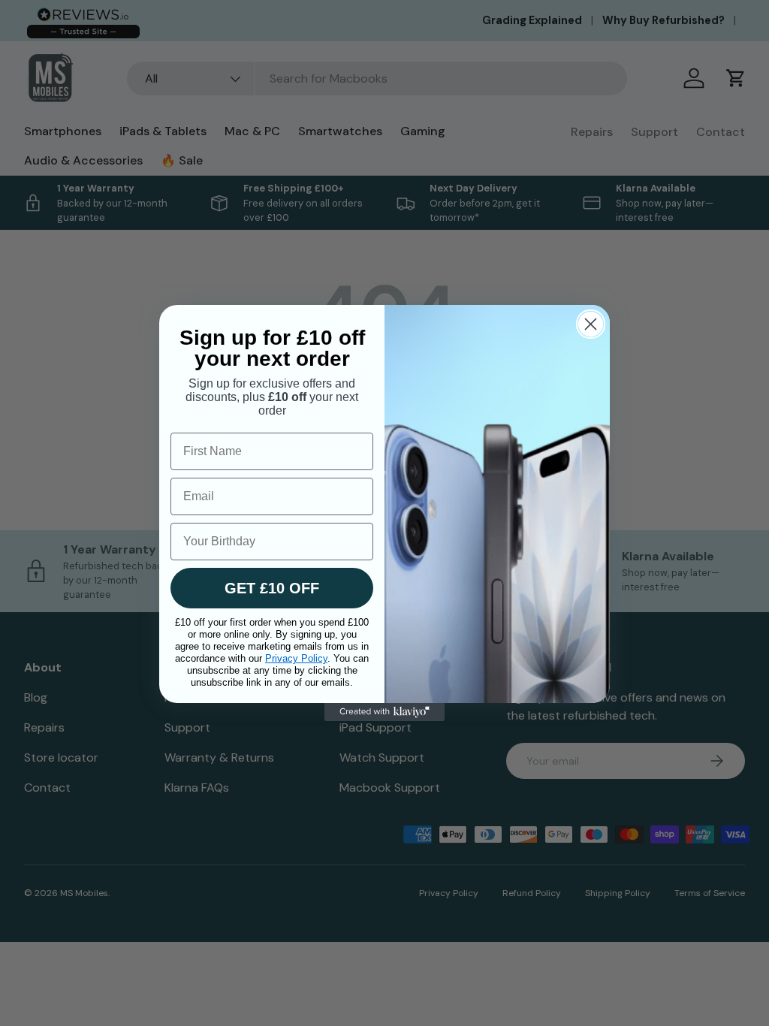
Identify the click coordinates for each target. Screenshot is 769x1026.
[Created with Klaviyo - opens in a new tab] (384, 712)
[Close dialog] (591, 324)
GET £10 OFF (272, 588)
